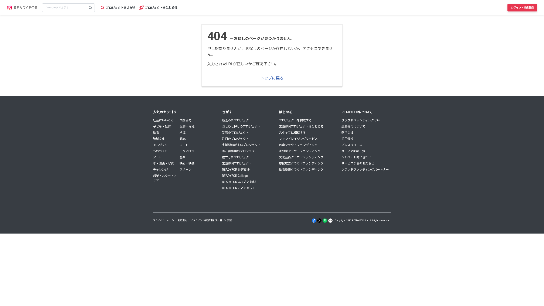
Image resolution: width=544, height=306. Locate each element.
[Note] (330, 220)
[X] (319, 220)
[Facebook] (314, 220)
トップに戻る (272, 78)
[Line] (325, 220)
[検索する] (90, 7)
